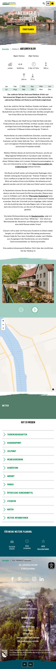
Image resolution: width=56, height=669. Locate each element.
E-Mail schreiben (28, 568)
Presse (28, 601)
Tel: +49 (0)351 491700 (28, 565)
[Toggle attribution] (53, 389)
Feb (15, 86)
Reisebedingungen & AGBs (28, 641)
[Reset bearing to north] (3, 328)
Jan (6, 86)
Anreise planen (28, 594)
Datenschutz (28, 633)
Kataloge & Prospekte (28, 608)
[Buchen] (52, 3)
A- (25, 664)
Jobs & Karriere (28, 626)
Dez (49, 89)
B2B (28, 605)
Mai (41, 86)
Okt (32, 89)
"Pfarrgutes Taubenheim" (39, 196)
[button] (28, 29)
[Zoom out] (3, 324)
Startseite (5, 49)
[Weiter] (35, 310)
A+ (30, 664)
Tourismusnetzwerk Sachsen (28, 637)
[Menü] (48, 3)
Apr (32, 86)
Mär (23, 86)
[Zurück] (21, 310)
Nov (41, 89)
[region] (28, 355)
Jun (49, 86)
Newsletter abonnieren (28, 597)
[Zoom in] (3, 321)
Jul (6, 89)
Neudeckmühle (37, 216)
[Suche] (44, 3)
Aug (15, 89)
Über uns (28, 623)
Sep (23, 89)
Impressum (28, 630)
